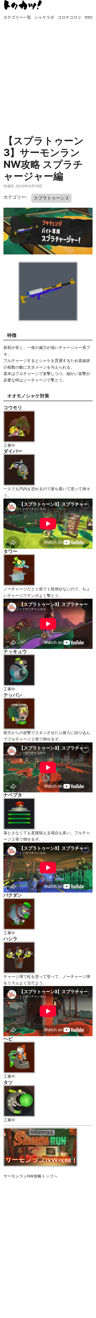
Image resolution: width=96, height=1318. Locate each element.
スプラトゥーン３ (51, 198)
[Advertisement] (48, 75)
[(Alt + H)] (23, 5)
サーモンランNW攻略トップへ (30, 1176)
